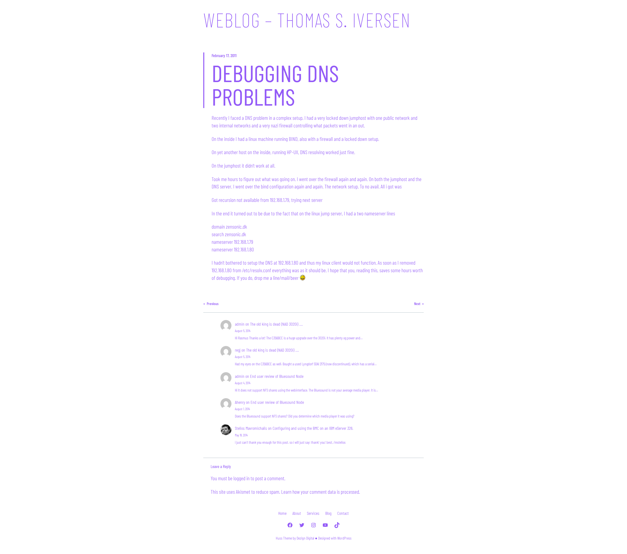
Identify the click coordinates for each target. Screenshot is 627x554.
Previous (212, 303)
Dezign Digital (305, 538)
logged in (241, 478)
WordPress (344, 538)
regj (238, 350)
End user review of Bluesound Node (276, 376)
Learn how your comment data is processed (320, 491)
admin (239, 324)
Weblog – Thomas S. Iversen (306, 19)
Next (417, 303)
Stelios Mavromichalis (251, 428)
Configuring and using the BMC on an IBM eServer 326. (313, 428)
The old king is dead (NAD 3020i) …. (276, 324)
